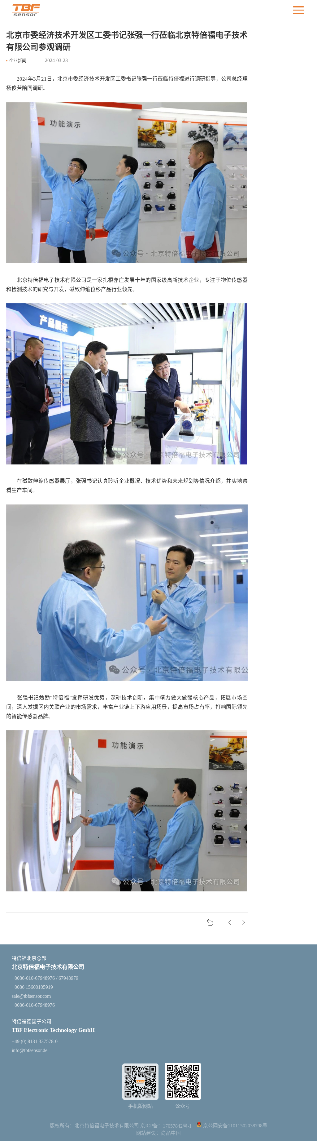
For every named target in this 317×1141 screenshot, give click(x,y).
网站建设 (146, 1133)
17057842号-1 (177, 1126)
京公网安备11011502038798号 (235, 1126)
